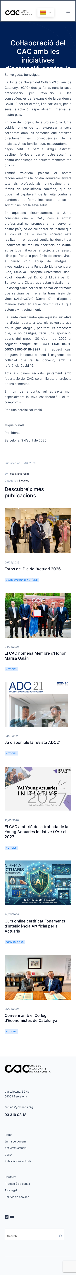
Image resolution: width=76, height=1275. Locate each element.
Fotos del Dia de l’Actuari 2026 (33, 569)
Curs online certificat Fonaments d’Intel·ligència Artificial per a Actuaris (35, 926)
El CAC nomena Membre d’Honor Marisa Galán (35, 656)
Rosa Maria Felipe (19, 473)
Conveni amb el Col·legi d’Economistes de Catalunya (31, 1018)
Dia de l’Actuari (16, 579)
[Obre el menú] (68, 12)
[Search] (60, 1236)
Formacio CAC (15, 942)
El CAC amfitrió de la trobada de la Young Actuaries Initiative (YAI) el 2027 (36, 831)
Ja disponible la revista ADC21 (33, 742)
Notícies (24, 480)
